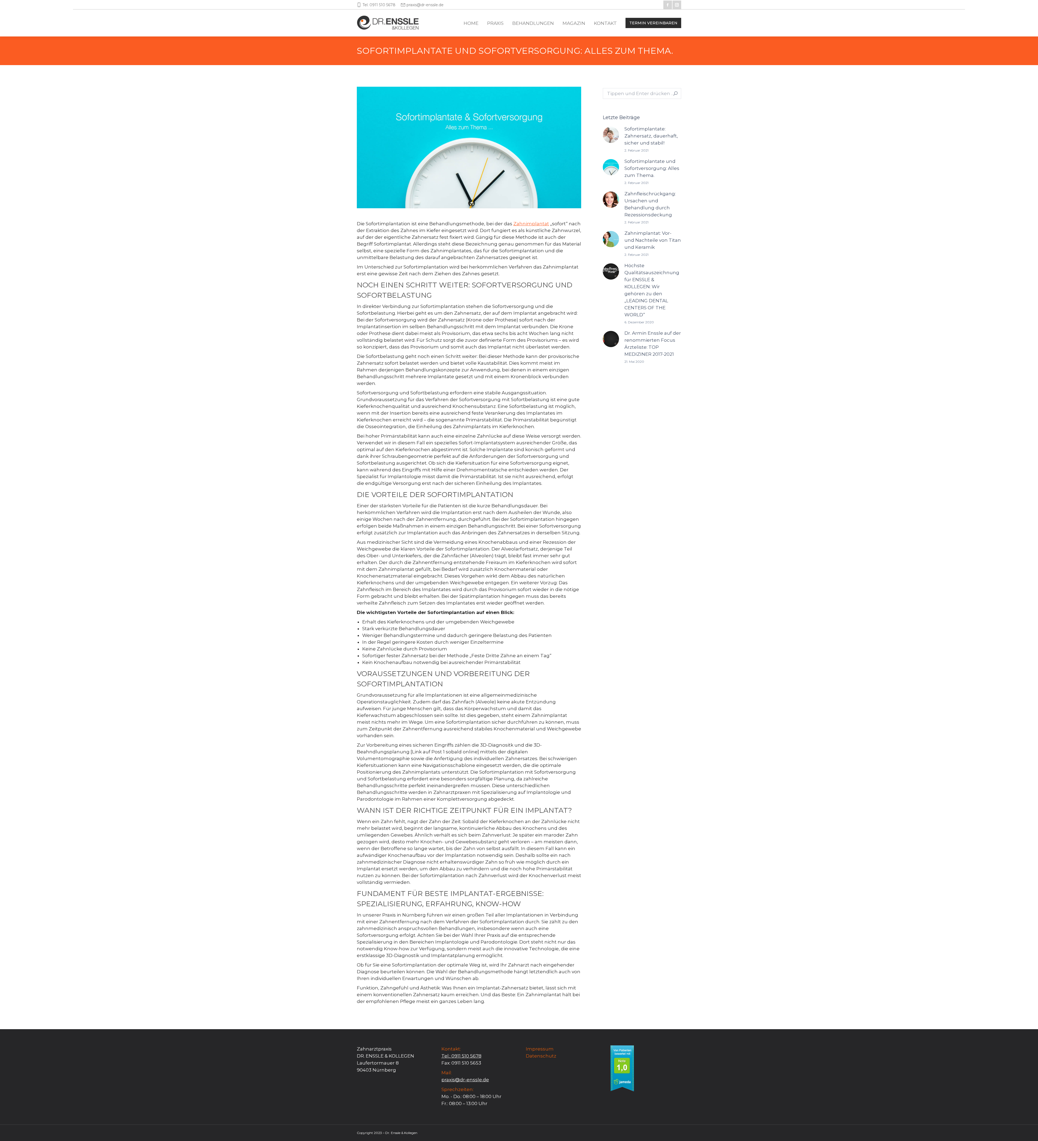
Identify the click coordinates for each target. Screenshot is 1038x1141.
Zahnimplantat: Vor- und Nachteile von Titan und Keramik (652, 240)
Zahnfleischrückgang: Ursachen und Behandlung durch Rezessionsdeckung (650, 204)
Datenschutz (541, 1056)
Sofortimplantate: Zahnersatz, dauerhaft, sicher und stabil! (651, 136)
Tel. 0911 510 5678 (378, 4)
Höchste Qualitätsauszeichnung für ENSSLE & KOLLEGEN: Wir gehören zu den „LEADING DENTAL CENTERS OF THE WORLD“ (651, 290)
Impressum (540, 1049)
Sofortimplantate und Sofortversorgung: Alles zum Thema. (651, 168)
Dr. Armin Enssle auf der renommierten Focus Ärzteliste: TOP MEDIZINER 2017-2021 (652, 343)
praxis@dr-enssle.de (425, 4)
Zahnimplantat (531, 223)
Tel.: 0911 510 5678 (461, 1056)
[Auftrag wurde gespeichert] (611, 135)
